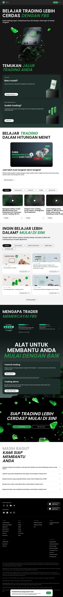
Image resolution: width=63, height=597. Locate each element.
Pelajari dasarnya (10, 94)
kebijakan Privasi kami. (32, 594)
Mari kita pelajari (8, 180)
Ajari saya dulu (41, 427)
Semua (7, 190)
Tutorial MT (30, 190)
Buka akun (56, 2)
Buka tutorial (9, 374)
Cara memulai (18, 245)
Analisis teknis (48, 245)
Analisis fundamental (33, 245)
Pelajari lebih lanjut (11, 391)
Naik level (8, 120)
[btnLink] (21, 218)
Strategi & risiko (9, 249)
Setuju (48, 593)
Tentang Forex (18, 190)
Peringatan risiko (6, 583)
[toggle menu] (60, 2)
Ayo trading (22, 427)
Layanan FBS (51, 190)
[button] (31, 468)
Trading (41, 190)
